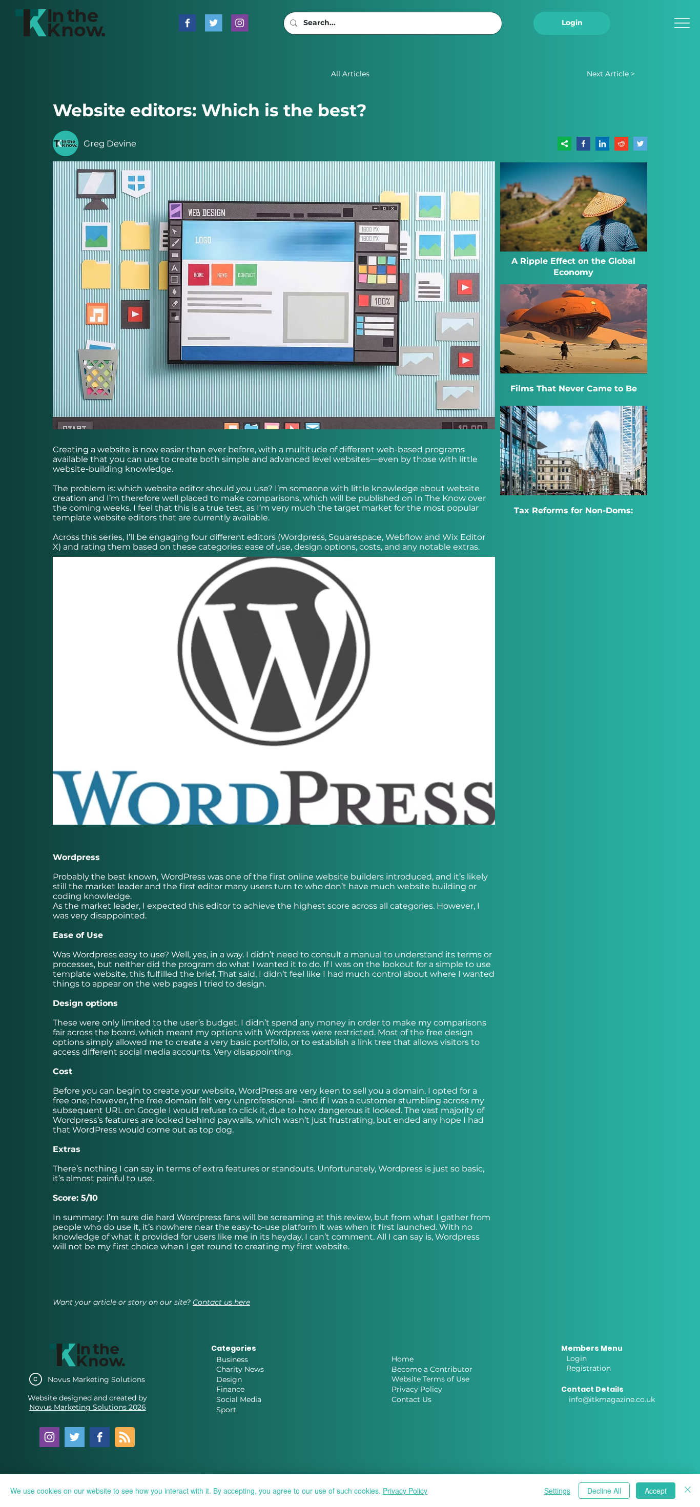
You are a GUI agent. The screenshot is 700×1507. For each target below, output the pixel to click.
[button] (571, 23)
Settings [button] (557, 1490)
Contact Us (411, 1399)
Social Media (238, 1399)
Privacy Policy (417, 1389)
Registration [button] (588, 1368)
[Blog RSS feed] (125, 1437)
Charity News (240, 1369)
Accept (656, 1490)
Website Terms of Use (430, 1379)
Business (232, 1359)
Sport (226, 1409)
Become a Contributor (432, 1369)
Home (403, 1359)
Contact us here (221, 1302)
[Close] (688, 1490)
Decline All (604, 1490)
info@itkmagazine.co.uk (612, 1399)
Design (229, 1379)
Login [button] (576, 1358)
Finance (230, 1389)
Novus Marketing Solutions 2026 (87, 1407)
